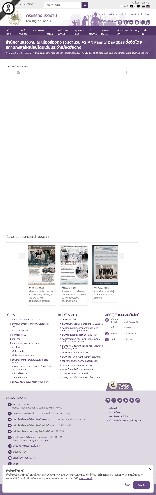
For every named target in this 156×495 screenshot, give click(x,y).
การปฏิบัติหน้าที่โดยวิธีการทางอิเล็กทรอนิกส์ (81, 377)
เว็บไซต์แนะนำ (18, 351)
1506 (30, 4)
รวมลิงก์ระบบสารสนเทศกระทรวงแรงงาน (80, 361)
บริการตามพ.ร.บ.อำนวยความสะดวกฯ (28, 343)
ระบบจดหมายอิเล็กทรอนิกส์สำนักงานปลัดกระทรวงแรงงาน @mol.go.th (80, 329)
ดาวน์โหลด (16, 347)
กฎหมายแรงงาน (105, 32)
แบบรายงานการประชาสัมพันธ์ (75, 373)
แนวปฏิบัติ (113, 408)
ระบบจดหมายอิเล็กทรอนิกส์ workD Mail (79, 335)
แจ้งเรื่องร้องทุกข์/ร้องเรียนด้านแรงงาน (32, 419)
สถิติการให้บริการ (19, 377)
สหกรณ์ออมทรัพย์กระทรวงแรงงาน (77, 369)
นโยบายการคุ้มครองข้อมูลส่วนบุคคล (125, 420)
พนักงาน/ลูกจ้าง (63, 32)
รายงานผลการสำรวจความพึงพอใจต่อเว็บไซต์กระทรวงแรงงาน (32, 368)
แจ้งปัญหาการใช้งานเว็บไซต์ (26, 446)
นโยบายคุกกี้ (85, 478)
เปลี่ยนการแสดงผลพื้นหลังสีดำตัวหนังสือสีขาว (131, 6)
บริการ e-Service (20, 330)
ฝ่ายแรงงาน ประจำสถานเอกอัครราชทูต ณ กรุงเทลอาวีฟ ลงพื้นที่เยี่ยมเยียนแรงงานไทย (39, 295)
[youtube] (137, 22)
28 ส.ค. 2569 (34, 288)
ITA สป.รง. (50, 32)
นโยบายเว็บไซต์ (115, 412)
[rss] (142, 22)
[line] (120, 22)
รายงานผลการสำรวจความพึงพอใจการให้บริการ (30, 325)
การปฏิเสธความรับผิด (118, 416)
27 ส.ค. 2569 (99, 288)
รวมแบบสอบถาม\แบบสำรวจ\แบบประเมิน (30, 381)
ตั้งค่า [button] (127, 484)
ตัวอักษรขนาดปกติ (121, 6)
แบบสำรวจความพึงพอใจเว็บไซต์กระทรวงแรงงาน (30, 361)
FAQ (137, 30)
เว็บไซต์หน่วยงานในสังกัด (23, 355)
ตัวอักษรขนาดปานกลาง (125, 6)
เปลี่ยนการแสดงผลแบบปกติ (135, 6)
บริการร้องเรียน (19, 335)
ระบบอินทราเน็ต (69, 319)
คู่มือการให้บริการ (19, 373)
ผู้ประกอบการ (80, 32)
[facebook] (126, 22)
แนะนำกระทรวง (23, 32)
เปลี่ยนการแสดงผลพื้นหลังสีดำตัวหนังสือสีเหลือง (138, 6)
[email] (148, 22)
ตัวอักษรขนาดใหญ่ (128, 6)
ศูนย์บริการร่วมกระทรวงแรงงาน (26, 319)
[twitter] (131, 22)
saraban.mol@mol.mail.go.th (34, 440)
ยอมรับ (141, 484)
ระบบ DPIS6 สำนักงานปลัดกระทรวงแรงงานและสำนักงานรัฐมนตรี (83, 347)
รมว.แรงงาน (39, 30)
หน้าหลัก (8, 32)
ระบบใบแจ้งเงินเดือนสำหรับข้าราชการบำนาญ (81, 356)
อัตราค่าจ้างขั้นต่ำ (124, 32)
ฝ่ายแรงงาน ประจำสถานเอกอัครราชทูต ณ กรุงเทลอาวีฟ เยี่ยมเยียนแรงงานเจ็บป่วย (72, 295)
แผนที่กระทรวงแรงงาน (24, 457)
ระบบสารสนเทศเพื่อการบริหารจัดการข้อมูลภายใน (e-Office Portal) (81, 340)
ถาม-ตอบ (16, 339)
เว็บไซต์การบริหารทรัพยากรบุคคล (77, 365)
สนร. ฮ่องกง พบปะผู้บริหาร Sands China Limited (102, 294)
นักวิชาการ (93, 32)
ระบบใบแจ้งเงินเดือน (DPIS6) (75, 352)
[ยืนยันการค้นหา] (84, 5)
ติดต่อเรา (144, 32)
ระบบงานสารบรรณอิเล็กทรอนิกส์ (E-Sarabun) (83, 324)
